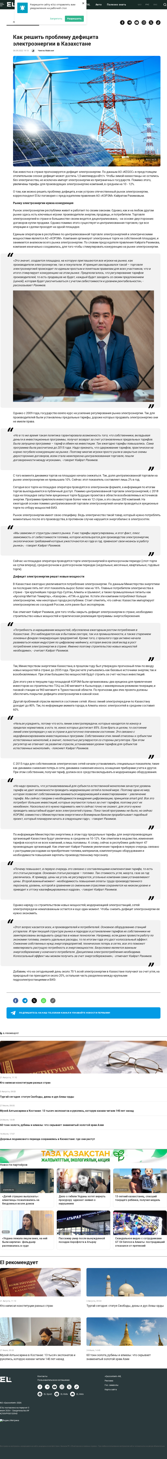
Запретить (56, 18)
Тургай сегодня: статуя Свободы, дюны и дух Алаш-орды (37, 1096)
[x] (151, 22)
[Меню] (2, 4)
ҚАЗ (140, 5)
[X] (69, 1387)
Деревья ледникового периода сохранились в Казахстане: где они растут (47, 1139)
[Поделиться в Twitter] (34, 1000)
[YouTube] (136, 22)
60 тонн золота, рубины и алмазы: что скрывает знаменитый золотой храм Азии (52, 1125)
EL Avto (80, 1394)
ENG (155, 5)
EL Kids (64, 1394)
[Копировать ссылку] (52, 1000)
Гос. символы (111, 1385)
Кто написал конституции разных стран (25, 1082)
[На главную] (11, 4)
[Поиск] (165, 5)
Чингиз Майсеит (46, 50)
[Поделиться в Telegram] (25, 1000)
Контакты (42, 1376)
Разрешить (74, 18)
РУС (147, 5)
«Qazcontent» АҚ (113, 1376)
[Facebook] (122, 22)
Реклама (109, 1380)
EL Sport (48, 1394)
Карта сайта (111, 1389)
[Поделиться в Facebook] (15, 1000)
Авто (99, 4)
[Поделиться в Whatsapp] (43, 1000)
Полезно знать (116, 4)
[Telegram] (129, 22)
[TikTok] (158, 22)
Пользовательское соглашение (53, 1380)
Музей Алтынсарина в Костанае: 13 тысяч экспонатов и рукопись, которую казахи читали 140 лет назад (67, 1110)
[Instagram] (144, 22)
